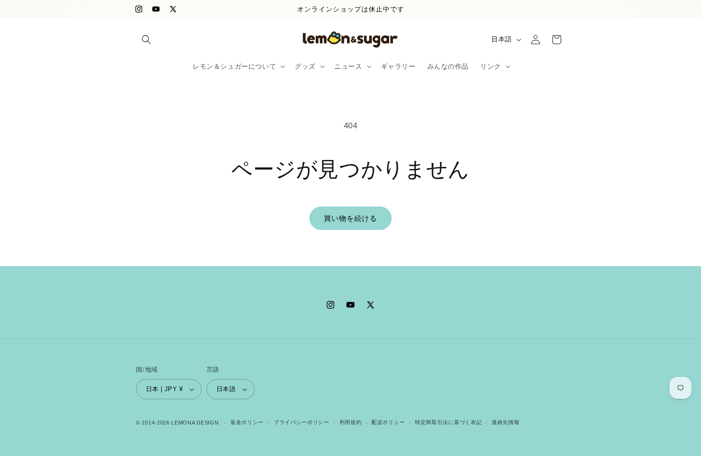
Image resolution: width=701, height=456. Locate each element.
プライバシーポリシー (302, 422)
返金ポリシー (247, 422)
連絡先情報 (506, 422)
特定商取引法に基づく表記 (448, 422)
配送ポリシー (388, 422)
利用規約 (351, 422)
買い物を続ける (350, 218)
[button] (146, 39)
